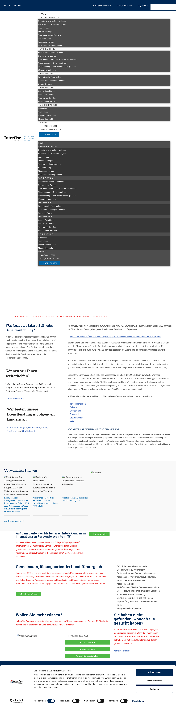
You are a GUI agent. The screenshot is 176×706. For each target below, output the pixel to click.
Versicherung (43, 28)
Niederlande (13, 427)
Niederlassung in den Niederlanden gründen (57, 67)
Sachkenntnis (47, 49)
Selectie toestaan (154, 681)
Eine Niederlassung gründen (50, 45)
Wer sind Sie (46, 73)
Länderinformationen (47, 70)
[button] (104, 139)
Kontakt (44, 122)
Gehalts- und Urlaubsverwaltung (52, 21)
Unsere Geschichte (46, 91)
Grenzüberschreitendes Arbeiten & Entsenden (58, 59)
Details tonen (138, 701)
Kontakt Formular (121, 651)
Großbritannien (29, 431)
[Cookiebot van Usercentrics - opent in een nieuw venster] (16, 701)
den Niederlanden (78, 404)
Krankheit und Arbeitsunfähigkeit (52, 24)
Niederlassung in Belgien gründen (52, 63)
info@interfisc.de (51, 129)
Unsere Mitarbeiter (46, 94)
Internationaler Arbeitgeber (49, 77)
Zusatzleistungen (45, 31)
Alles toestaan (154, 672)
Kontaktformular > (15, 398)
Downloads (42, 109)
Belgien (23, 427)
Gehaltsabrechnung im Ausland (51, 80)
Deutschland (34, 427)
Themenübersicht (45, 119)
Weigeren (154, 689)
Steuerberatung (44, 38)
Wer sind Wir (47, 87)
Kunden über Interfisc (47, 101)
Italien (44, 427)
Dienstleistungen (49, 17)
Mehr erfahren (48, 105)
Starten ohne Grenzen (47, 56)
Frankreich (12, 431)
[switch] (75, 701)
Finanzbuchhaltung (46, 42)
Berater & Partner (45, 84)
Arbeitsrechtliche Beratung (49, 35)
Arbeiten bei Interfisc (47, 98)
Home (43, 14)
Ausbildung (43, 112)
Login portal (50, 135)
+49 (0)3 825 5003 (49, 126)
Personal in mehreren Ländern (51, 52)
